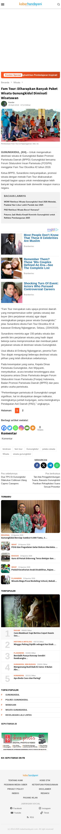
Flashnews (16, 578)
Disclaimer (45, 789)
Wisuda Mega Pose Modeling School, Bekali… (34, 581)
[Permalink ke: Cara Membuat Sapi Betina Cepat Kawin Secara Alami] (30, 610)
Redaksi (45, 793)
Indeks (15, 793)
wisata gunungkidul (22, 454)
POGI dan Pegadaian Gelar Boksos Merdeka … (34, 547)
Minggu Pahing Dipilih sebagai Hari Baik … (35, 644)
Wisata (6, 454)
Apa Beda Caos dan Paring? (27, 678)
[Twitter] (9, 426)
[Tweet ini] (44, 465)
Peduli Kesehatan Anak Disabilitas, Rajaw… (33, 569)
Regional (5, 535)
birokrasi (7, 449)
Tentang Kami (15, 780)
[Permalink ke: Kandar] (4, 103)
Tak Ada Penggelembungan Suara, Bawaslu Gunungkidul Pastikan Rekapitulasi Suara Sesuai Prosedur (46, 480)
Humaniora (19, 664)
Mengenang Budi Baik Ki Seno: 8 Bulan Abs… (33, 668)
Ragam (17, 630)
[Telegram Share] (50, 465)
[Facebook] (4, 426)
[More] (32, 426)
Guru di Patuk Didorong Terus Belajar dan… (33, 558)
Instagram (46, 808)
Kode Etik (45, 780)
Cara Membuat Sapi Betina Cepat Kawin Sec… (34, 634)
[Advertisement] (30, 40)
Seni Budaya (30, 664)
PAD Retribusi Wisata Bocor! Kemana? (21, 210)
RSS (32, 817)
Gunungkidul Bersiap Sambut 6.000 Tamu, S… (24, 537)
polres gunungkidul (16, 700)
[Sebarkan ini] (37, 465)
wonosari (10, 705)
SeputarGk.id (9, 723)
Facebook (17, 808)
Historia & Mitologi (23, 642)
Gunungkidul (32, 449)
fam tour (19, 449)
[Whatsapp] (15, 426)
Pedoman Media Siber (15, 785)
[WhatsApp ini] (57, 465)
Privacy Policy (15, 789)
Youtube (17, 813)
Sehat (14, 544)
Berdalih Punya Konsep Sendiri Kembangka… (29, 657)
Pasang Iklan (30, 798)
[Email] (27, 426)
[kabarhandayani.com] (30, 4)
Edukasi (15, 556)
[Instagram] (21, 426)
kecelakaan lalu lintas (18, 715)
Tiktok (46, 813)
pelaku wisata (48, 449)
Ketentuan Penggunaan (45, 785)
